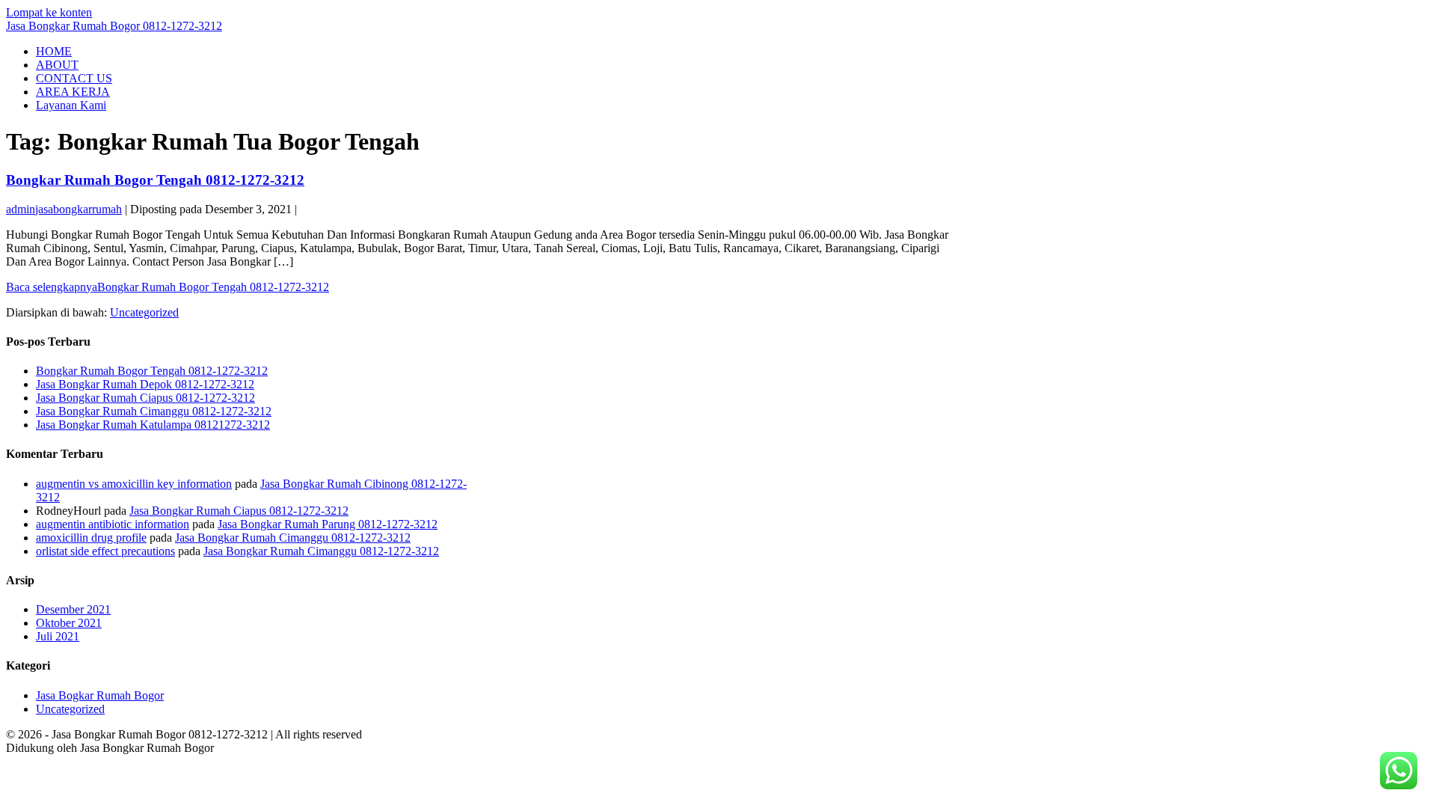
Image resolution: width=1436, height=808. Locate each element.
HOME (54, 51)
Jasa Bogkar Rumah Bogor (100, 695)
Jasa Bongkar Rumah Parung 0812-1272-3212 (328, 524)
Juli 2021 (57, 636)
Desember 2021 (73, 609)
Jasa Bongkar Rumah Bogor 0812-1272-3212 (114, 25)
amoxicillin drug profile (91, 537)
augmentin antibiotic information (112, 524)
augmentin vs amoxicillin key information (134, 483)
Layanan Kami (71, 105)
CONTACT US (74, 78)
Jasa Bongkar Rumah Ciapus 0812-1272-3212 (145, 397)
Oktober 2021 (69, 622)
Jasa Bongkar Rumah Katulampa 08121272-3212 (153, 424)
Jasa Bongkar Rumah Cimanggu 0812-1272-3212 (153, 411)
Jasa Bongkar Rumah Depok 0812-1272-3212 (145, 384)
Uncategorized (144, 312)
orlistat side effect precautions (105, 551)
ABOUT (57, 64)
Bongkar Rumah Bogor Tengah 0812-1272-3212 (155, 180)
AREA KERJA (73, 91)
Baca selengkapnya (167, 287)
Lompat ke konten (49, 12)
